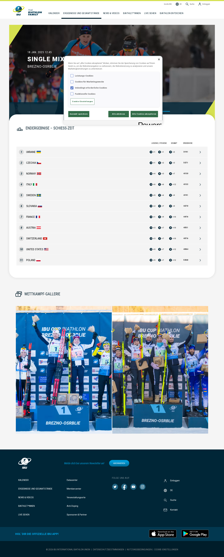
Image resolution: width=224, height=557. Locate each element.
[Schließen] (159, 59)
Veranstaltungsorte (76, 497)
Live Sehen (150, 13)
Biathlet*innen (26, 506)
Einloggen (175, 480)
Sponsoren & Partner (77, 514)
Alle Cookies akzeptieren (144, 114)
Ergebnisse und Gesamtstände (35, 489)
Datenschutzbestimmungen (108, 549)
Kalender (23, 480)
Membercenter (74, 489)
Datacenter (72, 480)
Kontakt (174, 510)
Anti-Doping (72, 506)
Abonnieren (119, 463)
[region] (113, 90)
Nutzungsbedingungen (139, 549)
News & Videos (26, 497)
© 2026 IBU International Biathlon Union (68, 549)
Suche (173, 500)
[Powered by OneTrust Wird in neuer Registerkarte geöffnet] (149, 123)
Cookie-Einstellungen (166, 549)
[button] (64, 370)
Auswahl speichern (79, 114)
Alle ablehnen (118, 114)
